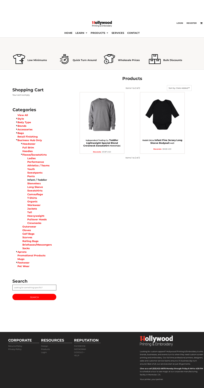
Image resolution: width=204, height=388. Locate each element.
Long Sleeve (35, 187)
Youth (31, 169)
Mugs (20, 259)
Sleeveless (34, 183)
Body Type (24, 122)
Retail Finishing (27, 136)
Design (44, 346)
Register (192, 23)
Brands (21, 126)
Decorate (97, 152)
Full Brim (28, 147)
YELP (76, 355)
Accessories (25, 129)
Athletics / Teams (38, 165)
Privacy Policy (15, 349)
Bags (20, 133)
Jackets (32, 208)
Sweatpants (35, 172)
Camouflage (35, 194)
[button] (81, 32)
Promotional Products (31, 255)
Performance (35, 162)
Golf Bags (28, 233)
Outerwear (29, 226)
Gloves (26, 230)
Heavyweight (35, 215)
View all (22, 115)
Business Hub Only (29, 140)
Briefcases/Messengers (37, 244)
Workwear (33, 205)
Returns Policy (15, 346)
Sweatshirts (35, 190)
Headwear (28, 143)
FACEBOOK (79, 346)
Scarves (27, 237)
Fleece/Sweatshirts (34, 154)
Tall (29, 212)
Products (45, 349)
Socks (26, 248)
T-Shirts (32, 198)
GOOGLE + (79, 352)
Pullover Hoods (37, 219)
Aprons (22, 251)
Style (20, 118)
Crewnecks (34, 223)
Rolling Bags (30, 241)
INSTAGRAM (80, 349)
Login (180, 23)
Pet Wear (23, 266)
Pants (31, 176)
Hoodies (27, 151)
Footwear (23, 262)
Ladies (31, 158)
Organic (32, 201)
